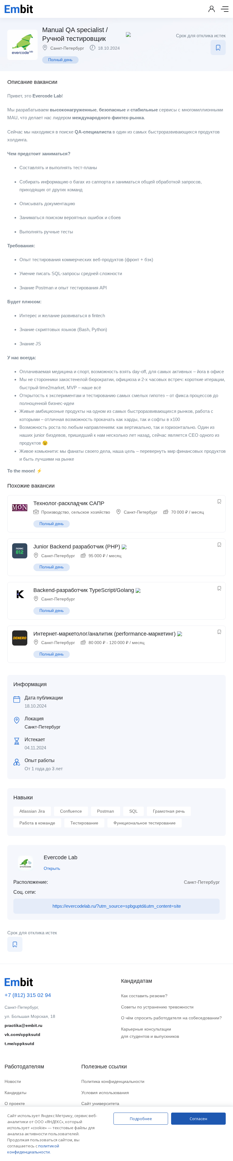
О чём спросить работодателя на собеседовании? (171, 1017)
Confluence (71, 811)
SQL (133, 811)
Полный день (60, 60)
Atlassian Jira (32, 811)
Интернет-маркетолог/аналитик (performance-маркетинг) (104, 634)
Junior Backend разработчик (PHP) (76, 547)
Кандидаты (15, 1092)
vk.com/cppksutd (22, 1034)
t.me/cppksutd (19, 1043)
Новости (13, 1081)
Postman (105, 811)
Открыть (52, 868)
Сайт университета (100, 1103)
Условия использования (105, 1092)
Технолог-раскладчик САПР (68, 503)
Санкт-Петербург (67, 48)
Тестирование (84, 823)
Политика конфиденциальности (112, 1081)
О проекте (15, 1103)
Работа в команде (37, 823)
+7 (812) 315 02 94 (28, 995)
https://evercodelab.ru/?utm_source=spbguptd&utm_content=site (116, 906)
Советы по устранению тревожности (157, 1007)
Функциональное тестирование (144, 823)
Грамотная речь (169, 811)
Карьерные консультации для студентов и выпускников (150, 1033)
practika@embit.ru (23, 1025)
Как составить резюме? (144, 995)
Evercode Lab (60, 857)
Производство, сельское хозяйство (75, 512)
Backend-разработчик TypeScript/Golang (83, 590)
